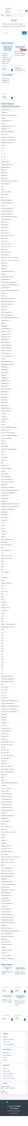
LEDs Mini (3, 785)
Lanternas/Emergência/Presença (9, 782)
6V (2, 668)
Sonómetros (4, 517)
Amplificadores (5, 887)
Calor (2, 454)
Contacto (5, 1037)
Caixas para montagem (7, 276)
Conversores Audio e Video (8, 832)
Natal (2, 865)
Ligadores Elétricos (6, 408)
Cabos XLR (4, 265)
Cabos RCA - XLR (5, 252)
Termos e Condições (8, 1073)
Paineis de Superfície (6, 802)
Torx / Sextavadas (6, 476)
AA (2, 186)
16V (2, 637)
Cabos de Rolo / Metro (7, 235)
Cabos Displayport (6, 219)
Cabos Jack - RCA (6, 243)
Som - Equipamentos (6, 868)
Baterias (3, 170)
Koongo (3, 840)
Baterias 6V (4, 178)
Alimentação (4, 542)
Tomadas (3, 413)
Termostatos (4, 369)
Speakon (3, 602)
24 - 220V (3, 698)
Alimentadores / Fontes (7, 627)
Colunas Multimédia (6, 909)
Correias (3, 293)
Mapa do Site (6, 1041)
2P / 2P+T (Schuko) (6, 544)
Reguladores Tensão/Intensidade (9, 706)
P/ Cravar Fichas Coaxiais (7, 432)
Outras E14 (4, 739)
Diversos (3, 824)
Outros (3, 123)
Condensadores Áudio (7, 920)
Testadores (4, 520)
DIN (2, 569)
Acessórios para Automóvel (8, 137)
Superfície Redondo (6, 807)
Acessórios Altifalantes (7, 876)
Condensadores (5, 279)
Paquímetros (4, 514)
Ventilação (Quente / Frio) (7, 126)
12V (2, 629)
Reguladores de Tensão (7, 364)
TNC (2, 566)
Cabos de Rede (5, 233)
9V (2, 673)
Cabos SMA (4, 224)
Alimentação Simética (6, 676)
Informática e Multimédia (7, 815)
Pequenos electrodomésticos (8, 115)
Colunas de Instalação (6, 903)
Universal (3, 443)
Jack (2, 586)
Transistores (4, 367)
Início (2, 15)
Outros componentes (6, 312)
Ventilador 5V (4, 386)
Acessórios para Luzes (7, 851)
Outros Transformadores (7, 703)
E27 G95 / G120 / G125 (6, 755)
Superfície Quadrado (6, 804)
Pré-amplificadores (6, 895)
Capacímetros (4, 498)
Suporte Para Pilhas (6, 202)
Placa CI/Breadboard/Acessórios (9, 317)
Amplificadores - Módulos (7, 890)
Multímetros (4, 484)
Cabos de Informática (6, 214)
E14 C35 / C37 (4, 733)
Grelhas (3, 375)
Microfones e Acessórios (7, 922)
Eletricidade (4, 391)
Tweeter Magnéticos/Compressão (10, 931)
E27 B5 (3, 747)
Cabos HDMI (4, 238)
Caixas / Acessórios (6, 350)
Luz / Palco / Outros (6, 848)
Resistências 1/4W (5, 331)
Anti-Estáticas (4, 446)
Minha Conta (6, 1052)
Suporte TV (4, 953)
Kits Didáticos (4, 306)
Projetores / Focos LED (7, 810)
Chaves (3, 460)
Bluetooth (3, 829)
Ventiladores (4, 372)
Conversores (4, 687)
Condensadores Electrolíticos (8, 282)
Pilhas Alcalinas (5, 183)
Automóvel (4, 134)
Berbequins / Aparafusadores (8, 449)
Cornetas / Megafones (7, 917)
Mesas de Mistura (5, 892)
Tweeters (3, 925)
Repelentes (4, 129)
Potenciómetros (5, 320)
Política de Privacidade (8, 1078)
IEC (2, 553)
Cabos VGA (4, 230)
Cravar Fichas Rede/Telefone (8, 427)
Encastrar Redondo (6, 799)
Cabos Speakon (5, 254)
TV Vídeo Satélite (5, 955)
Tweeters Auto (5, 161)
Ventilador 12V (4, 378)
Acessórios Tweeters (6, 928)
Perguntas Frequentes (8, 1039)
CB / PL (3, 564)
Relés (2, 323)
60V (2, 665)
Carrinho (5, 1057)
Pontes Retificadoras (6, 347)
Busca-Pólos (4, 465)
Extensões (4, 400)
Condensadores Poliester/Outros (9, 285)
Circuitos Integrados (6, 345)
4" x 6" (3, 148)
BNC (2, 561)
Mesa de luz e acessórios (7, 859)
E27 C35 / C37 (5, 750)
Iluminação (4, 714)
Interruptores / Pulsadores (7, 298)
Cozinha (3, 118)
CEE (2, 547)
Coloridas (3, 720)
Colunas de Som (5, 900)
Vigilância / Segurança (7, 958)
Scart (2, 596)
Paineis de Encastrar (6, 793)
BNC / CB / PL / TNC (6, 558)
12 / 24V (3, 725)
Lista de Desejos (7, 1055)
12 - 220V (3, 692)
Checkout (5, 1060)
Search (19, 10)
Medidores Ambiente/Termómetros (10, 503)
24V (2, 648)
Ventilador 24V (5, 383)
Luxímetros (4, 501)
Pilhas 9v (3, 197)
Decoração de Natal (6, 389)
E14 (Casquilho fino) (6, 731)
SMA (2, 599)
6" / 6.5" (3, 156)
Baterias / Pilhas (5, 167)
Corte (2, 424)
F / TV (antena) (5, 572)
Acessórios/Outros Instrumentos (9, 490)
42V (2, 657)
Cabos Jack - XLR (5, 246)
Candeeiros (4, 457)
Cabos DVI (4, 222)
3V (2, 654)
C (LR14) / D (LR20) (6, 192)
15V (2, 635)
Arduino (3, 274)
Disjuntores (4, 397)
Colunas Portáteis (5, 911)
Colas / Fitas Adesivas (6, 479)
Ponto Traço (4, 591)
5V (2, 662)
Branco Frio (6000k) (6, 766)
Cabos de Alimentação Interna (8, 216)
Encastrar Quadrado (6, 796)
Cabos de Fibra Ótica (6, 211)
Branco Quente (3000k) (7, 772)
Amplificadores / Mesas (7, 881)
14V (2, 632)
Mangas (3, 309)
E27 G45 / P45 (5, 752)
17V (2, 640)
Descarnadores (5, 430)
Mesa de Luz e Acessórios (8, 862)
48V (2, 659)
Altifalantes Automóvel (6, 142)
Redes (3, 835)
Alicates (3, 421)
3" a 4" (3, 145)
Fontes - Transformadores (7, 624)
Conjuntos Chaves (5, 468)
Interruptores (4, 402)
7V (2, 670)
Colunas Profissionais (6, 914)
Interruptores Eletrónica (7, 301)
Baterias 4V (4, 175)
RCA (2, 594)
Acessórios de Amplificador (8, 884)
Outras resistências (6, 328)
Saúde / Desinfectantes (7, 131)
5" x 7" (3, 153)
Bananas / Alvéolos (6, 555)
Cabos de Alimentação (7, 208)
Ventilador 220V (5, 380)
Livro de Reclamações (8, 1044)
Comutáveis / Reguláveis (7, 679)
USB (2, 613)
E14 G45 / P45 (4, 736)
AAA (2, 189)
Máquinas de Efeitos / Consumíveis (10, 857)
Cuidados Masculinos (6, 120)
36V (2, 651)
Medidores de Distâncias (7, 509)
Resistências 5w (5, 339)
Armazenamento (5, 821)
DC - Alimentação (5, 550)
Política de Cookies (7, 1075)
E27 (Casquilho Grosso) (7, 742)
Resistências (4, 326)
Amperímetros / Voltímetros (8, 493)
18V (2, 643)
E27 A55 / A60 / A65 (6, 744)
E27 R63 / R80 (5, 758)
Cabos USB (4, 227)
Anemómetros (4, 495)
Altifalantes (4, 879)
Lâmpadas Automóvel (6, 164)
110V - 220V (4, 689)
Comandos (4, 112)
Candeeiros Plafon (6, 728)
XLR (2, 618)
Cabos (3, 205)
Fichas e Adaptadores (6, 539)
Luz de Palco (4, 854)
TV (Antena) (4, 577)
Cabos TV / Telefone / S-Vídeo (9, 257)
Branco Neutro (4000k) (7, 769)
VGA (2, 616)
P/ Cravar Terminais (6, 438)
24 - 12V (3, 695)
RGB (2, 777)
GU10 (2, 780)
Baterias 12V (4, 172)
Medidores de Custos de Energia (9, 506)
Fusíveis (3, 296)
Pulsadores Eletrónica (6, 304)
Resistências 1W (5, 334)
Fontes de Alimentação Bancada (9, 700)
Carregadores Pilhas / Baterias (9, 181)
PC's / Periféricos (5, 826)
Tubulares (3, 813)
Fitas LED (3, 717)
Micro (2, 588)
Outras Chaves (5, 473)
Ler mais (24, 70)
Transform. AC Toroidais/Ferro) (9, 711)
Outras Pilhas (4, 194)
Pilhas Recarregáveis (6, 200)
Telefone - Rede (5, 607)
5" (1, 151)
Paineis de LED (5, 791)
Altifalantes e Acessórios (7, 873)
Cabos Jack (4, 241)
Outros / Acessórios (6, 788)
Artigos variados (5, 109)
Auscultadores (4, 898)
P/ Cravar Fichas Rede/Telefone (9, 435)
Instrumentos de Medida (7, 482)
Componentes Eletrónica (7, 271)
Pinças (3, 528)
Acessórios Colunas (6, 870)
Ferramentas (4, 419)
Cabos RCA (4, 249)
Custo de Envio (6, 1071)
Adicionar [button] (10, 70)
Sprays (3, 536)
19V (2, 646)
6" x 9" (3, 159)
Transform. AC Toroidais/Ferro (8, 709)
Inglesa (3, 471)
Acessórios (4, 394)
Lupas (2, 523)
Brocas (3, 452)
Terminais (3, 610)
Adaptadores (4, 818)
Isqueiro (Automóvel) (6, 583)
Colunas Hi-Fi (4, 906)
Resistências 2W (5, 336)
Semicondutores (5, 342)
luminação (3, 843)
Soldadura (4, 531)
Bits (2, 462)
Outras (3, 525)
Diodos (3, 358)
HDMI (2, 580)
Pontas (3, 441)
